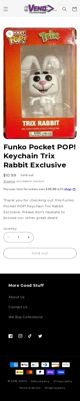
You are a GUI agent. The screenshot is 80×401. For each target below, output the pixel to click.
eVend (23, 381)
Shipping (9, 181)
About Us (17, 297)
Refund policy (40, 381)
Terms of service (30, 387)
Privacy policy (63, 381)
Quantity (9, 228)
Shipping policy (55, 387)
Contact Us (18, 307)
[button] (5, 9)
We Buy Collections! (26, 317)
